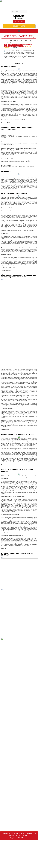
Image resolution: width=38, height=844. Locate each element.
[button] (18, 31)
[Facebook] (14, 16)
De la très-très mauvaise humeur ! (14, 193)
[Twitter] (17, 16)
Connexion (20, 18)
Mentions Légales (8, 833)
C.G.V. (18, 835)
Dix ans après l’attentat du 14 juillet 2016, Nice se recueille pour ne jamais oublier (18, 276)
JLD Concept (24, 838)
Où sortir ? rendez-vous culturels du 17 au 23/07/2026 (17, 554)
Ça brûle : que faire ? (9, 67)
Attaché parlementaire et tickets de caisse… (17, 434)
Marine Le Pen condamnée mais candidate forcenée (17, 470)
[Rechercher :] (19, 11)
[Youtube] (20, 16)
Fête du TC (19, 833)
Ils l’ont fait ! (6, 171)
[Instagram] (23, 16)
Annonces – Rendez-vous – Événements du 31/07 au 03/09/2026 (17, 128)
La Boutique (28, 833)
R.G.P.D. (25, 835)
